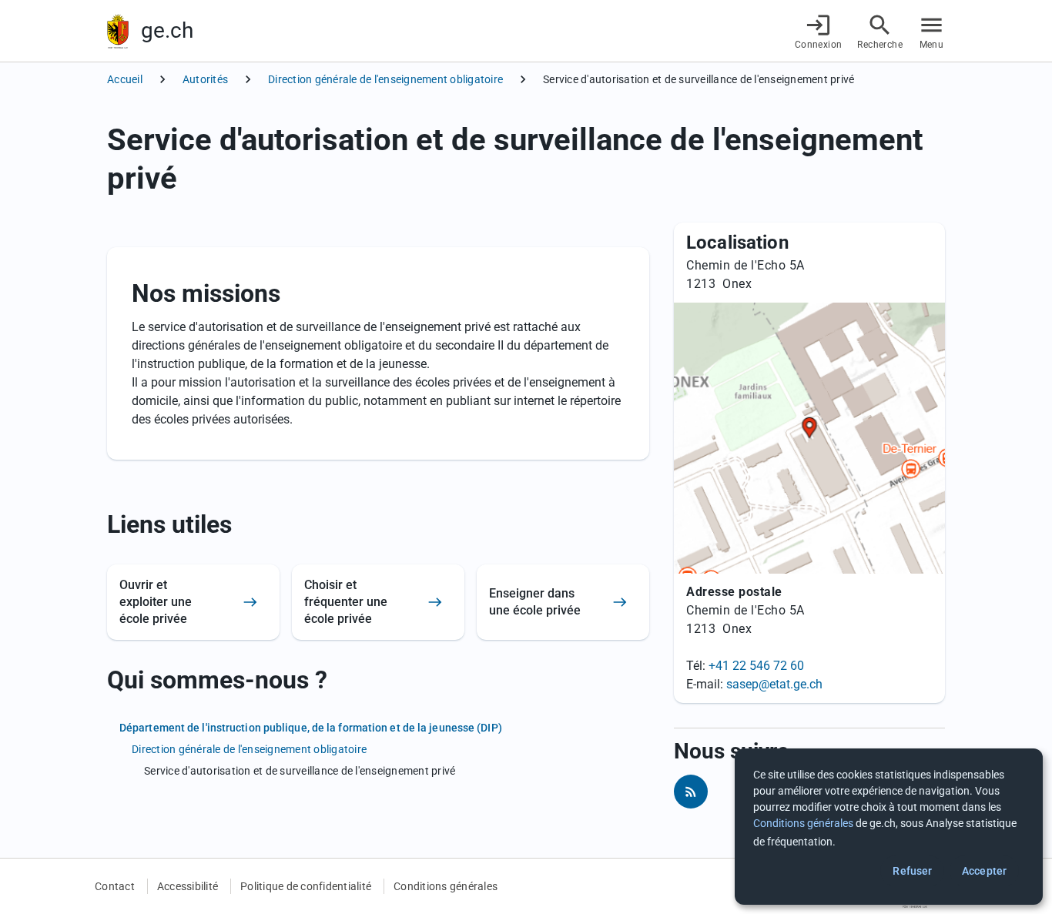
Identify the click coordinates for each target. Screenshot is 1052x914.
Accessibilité (187, 886)
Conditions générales (446, 886)
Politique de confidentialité (305, 886)
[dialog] (889, 826)
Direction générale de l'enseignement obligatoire (385, 79)
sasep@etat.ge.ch (774, 684)
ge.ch (167, 30)
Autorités (205, 79)
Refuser (912, 871)
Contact (115, 886)
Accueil (124, 79)
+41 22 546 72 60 (756, 665)
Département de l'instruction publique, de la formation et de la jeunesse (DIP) (310, 727)
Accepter (984, 871)
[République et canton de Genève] (118, 31)
